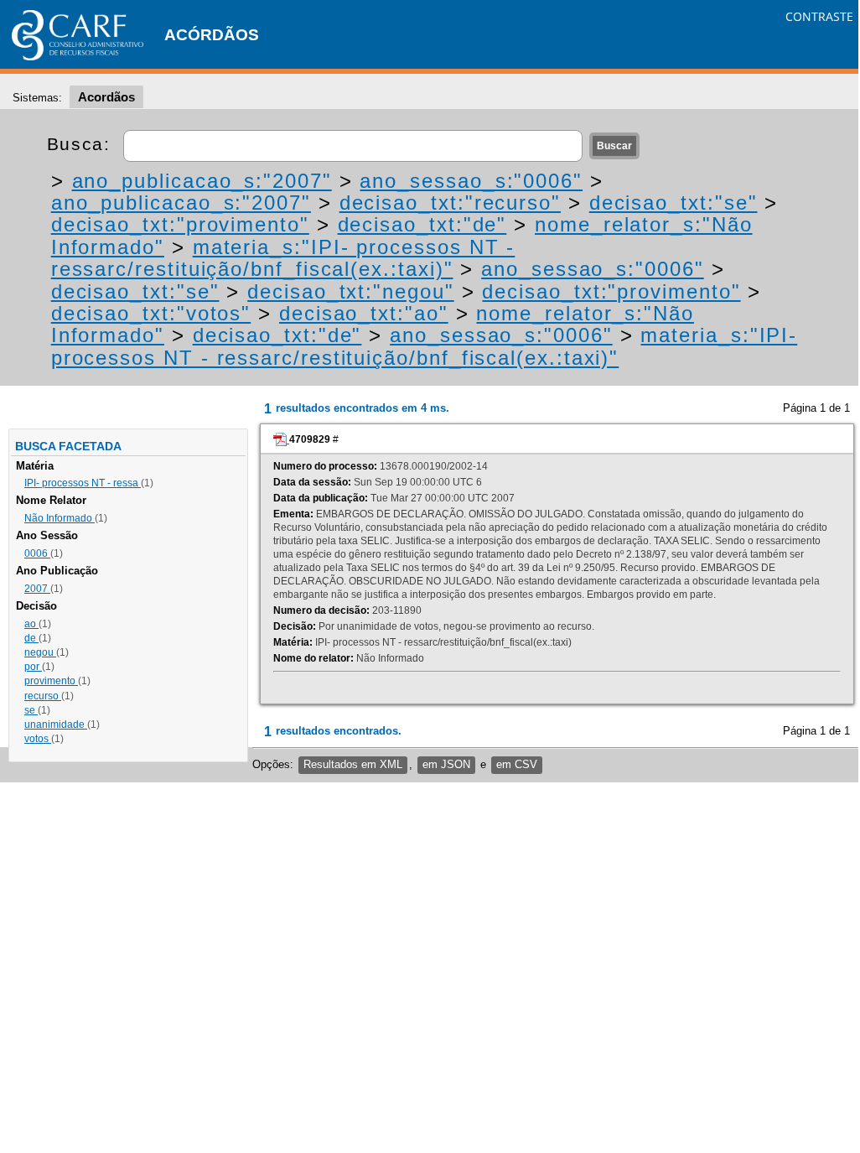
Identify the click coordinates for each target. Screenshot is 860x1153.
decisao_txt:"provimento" (180, 224)
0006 (37, 553)
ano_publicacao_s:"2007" (202, 180)
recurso (42, 696)
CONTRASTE (819, 16)
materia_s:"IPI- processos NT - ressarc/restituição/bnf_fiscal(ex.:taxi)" (283, 258)
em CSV (516, 764)
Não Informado (59, 518)
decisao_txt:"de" (422, 224)
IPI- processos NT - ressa (82, 483)
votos (37, 739)
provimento (51, 681)
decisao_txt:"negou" (350, 291)
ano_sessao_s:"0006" (471, 180)
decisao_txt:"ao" (363, 313)
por (33, 667)
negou (40, 652)
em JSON (446, 764)
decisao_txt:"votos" (151, 313)
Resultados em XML (352, 764)
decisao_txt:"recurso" (450, 202)
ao (31, 624)
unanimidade (55, 724)
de (31, 638)
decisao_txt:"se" (673, 202)
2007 (37, 589)
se (31, 710)
